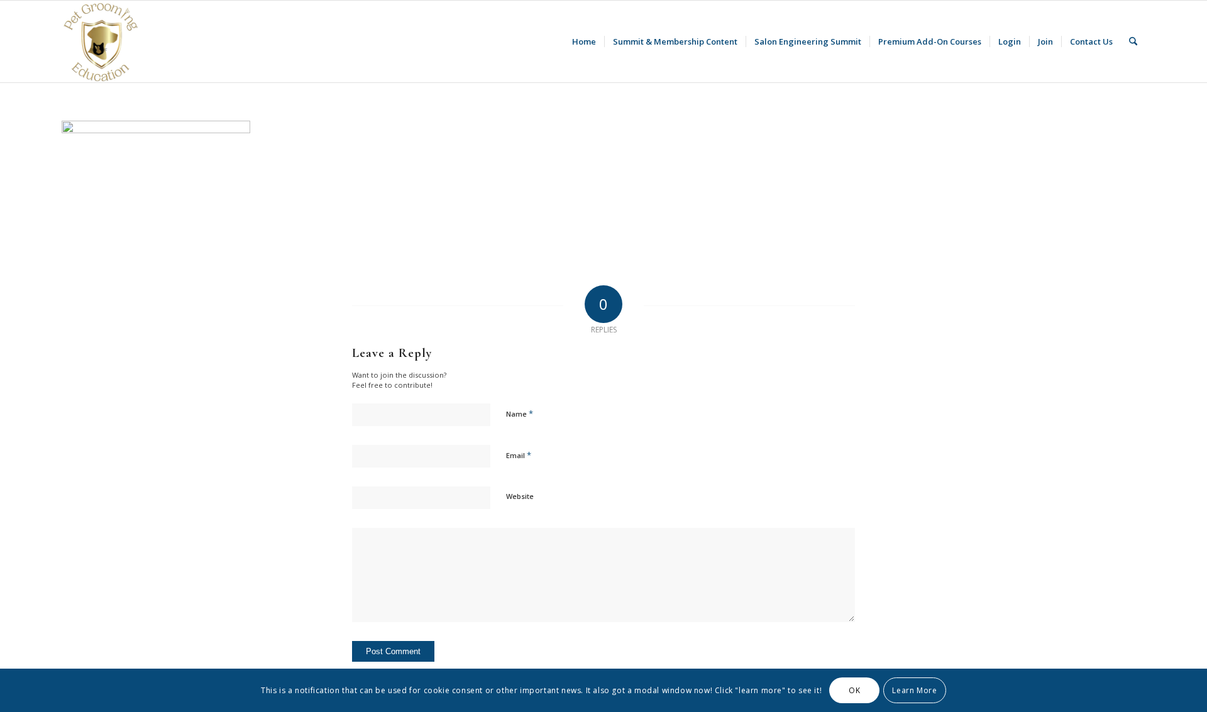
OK (854, 690)
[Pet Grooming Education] (102, 41)
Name (519, 413)
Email (518, 455)
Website (520, 496)
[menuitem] (584, 41)
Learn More (914, 690)
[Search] (1133, 41)
